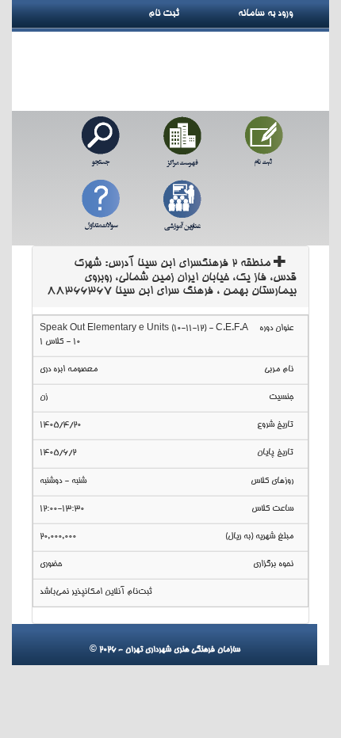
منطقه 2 (172, 277)
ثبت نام (169, 13)
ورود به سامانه (283, 13)
